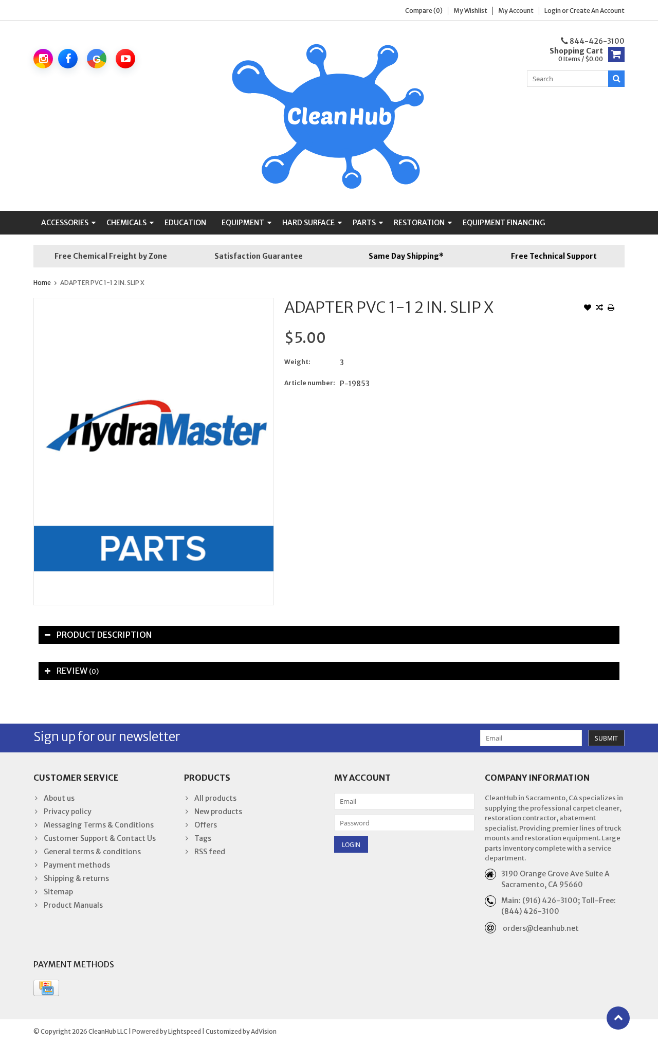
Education (185, 222)
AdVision (264, 1031)
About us (59, 798)
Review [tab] (78, 670)
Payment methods (77, 865)
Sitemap (58, 891)
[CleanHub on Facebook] (68, 58)
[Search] (616, 78)
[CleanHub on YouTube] (125, 58)
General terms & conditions (92, 851)
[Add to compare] (599, 308)
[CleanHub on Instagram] (43, 58)
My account (516, 10)
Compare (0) (424, 10)
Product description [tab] (104, 634)
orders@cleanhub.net (541, 928)
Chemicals (126, 222)
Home (42, 282)
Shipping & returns (76, 878)
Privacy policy (68, 811)
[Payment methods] (46, 988)
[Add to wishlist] (587, 308)
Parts (364, 222)
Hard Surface (308, 222)
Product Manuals (73, 905)
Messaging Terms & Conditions (99, 825)
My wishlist (470, 10)
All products (215, 798)
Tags (202, 838)
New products (218, 811)
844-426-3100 (596, 41)
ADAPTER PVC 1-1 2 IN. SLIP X (102, 282)
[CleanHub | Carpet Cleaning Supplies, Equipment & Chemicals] (329, 115)
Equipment (243, 222)
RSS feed (209, 851)
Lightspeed (184, 1031)
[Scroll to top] (618, 1018)
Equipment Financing (504, 222)
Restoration (419, 222)
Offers (205, 825)
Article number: (309, 383)
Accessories (64, 222)
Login (553, 10)
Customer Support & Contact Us (100, 838)
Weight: (297, 362)
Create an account (597, 10)
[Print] (611, 308)
